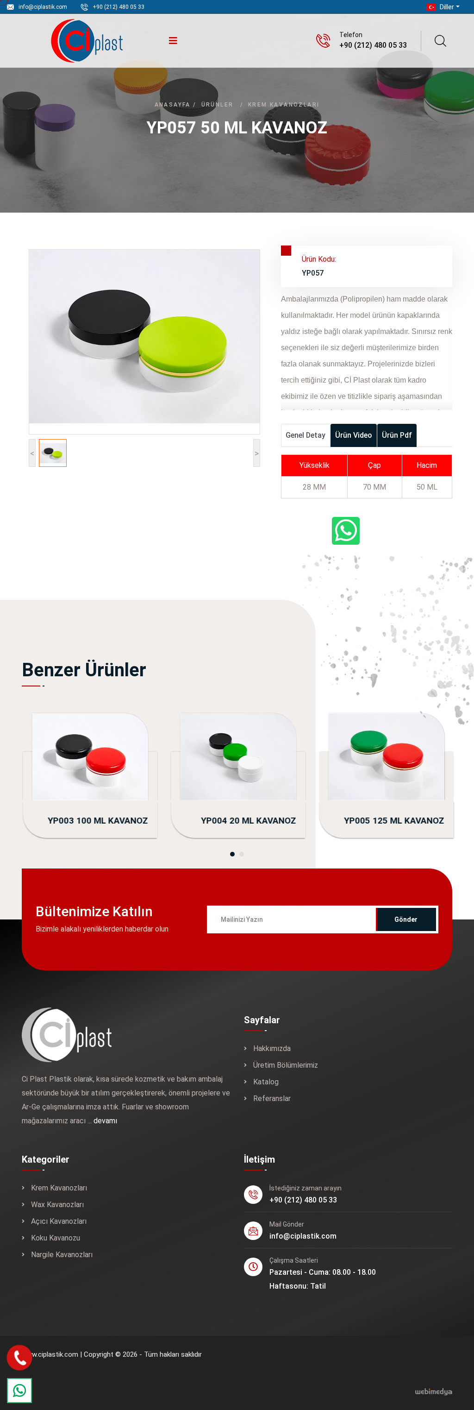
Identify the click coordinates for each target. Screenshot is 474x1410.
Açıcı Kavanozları (59, 1221)
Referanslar (272, 1098)
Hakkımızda (272, 1048)
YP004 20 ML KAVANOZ (247, 820)
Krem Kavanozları (283, 104)
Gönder (406, 919)
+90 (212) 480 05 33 (118, 7)
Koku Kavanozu (55, 1238)
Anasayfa (173, 104)
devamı (105, 1120)
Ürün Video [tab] (353, 435)
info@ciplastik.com (43, 7)
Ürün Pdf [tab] (397, 435)
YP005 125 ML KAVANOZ (393, 820)
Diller (446, 7)
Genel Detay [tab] (305, 435)
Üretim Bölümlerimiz (285, 1065)
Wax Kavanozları (57, 1204)
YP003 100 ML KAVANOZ (97, 820)
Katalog (266, 1081)
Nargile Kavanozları (62, 1254)
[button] (232, 854)
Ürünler (217, 104)
